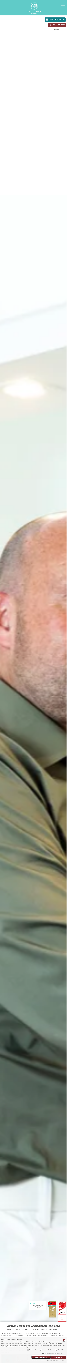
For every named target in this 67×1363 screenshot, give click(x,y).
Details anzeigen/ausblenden (53, 1353)
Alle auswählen (58, 1357)
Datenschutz (51, 1360)
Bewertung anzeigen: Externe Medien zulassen (37, 1306)
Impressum (60, 1360)
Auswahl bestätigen (40, 1357)
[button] (63, 4)
